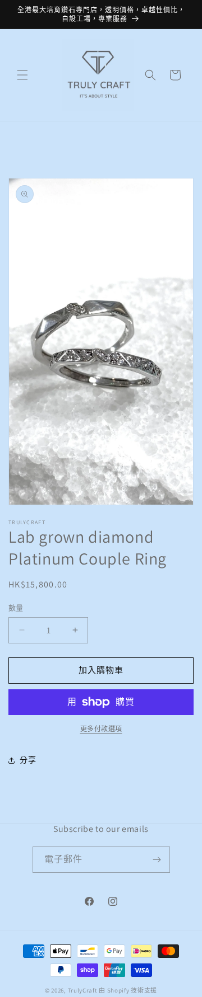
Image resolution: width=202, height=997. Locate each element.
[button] (22, 75)
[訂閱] (157, 859)
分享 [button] (28, 760)
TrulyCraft (83, 990)
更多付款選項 (101, 729)
